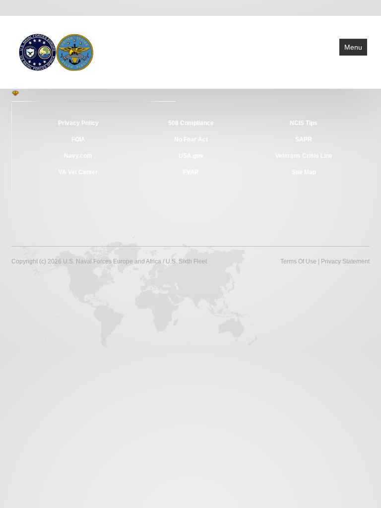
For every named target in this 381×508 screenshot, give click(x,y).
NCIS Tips (304, 123)
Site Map (304, 172)
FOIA (78, 139)
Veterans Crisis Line (303, 155)
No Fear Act (191, 139)
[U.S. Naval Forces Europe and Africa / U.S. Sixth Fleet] (56, 51)
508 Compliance (191, 123)
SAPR (303, 139)
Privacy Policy (78, 123)
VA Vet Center (78, 172)
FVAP (190, 172)
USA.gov (191, 155)
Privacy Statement (345, 261)
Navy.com (78, 155)
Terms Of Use (298, 261)
